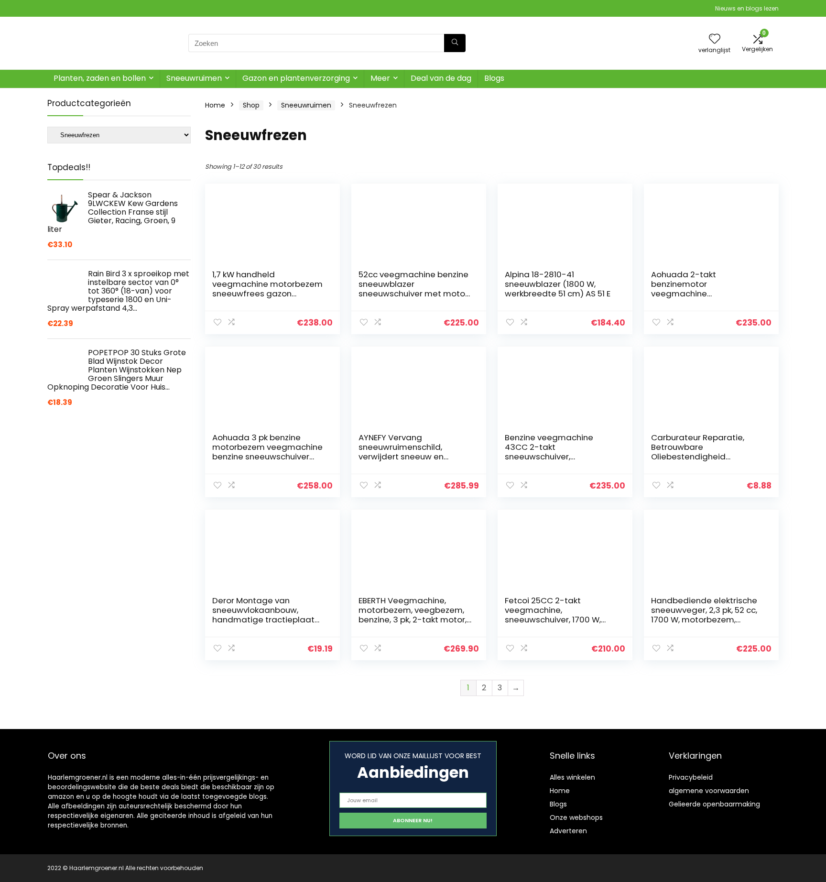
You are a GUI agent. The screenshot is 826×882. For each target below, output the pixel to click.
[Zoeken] (455, 43)
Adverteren (568, 831)
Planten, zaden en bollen (100, 78)
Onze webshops (576, 817)
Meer (380, 78)
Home (215, 105)
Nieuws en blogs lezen (747, 8)
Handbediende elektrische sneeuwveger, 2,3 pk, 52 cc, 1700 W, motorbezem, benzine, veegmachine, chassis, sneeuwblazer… (704, 619)
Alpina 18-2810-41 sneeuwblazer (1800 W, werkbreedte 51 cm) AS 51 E (557, 284)
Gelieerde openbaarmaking (714, 804)
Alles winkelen (572, 777)
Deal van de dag (441, 78)
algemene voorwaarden (709, 790)
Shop (251, 105)
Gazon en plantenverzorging (296, 78)
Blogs (494, 78)
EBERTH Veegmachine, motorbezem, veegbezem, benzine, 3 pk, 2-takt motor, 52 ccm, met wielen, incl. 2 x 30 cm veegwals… (413, 619)
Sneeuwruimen (194, 78)
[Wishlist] (714, 39)
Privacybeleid (691, 777)
